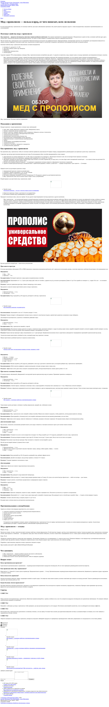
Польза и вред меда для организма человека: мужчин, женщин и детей (21, 349)
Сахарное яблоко (8, 695)
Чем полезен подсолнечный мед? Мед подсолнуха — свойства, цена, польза (26, 668)
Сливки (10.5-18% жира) (10, 684)
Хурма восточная (8, 687)
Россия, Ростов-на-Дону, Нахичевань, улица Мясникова (15, 2)
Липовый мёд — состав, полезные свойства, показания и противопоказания (26, 648)
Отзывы (6, 13)
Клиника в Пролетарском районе (10, 697)
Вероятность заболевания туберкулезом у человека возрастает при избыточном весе (25, 692)
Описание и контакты (9, 15)
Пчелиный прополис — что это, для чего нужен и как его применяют (21, 190)
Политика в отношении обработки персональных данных (15, 703)
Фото (5, 10)
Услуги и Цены (7, 9)
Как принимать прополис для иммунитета (14, 307)
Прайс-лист (6, 14)
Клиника (3, 1)
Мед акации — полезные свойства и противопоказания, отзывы (20, 399)
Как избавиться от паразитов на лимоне (14, 689)
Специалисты (7, 11)
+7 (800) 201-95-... (9, 4)
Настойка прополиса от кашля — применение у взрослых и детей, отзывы (25, 658)
